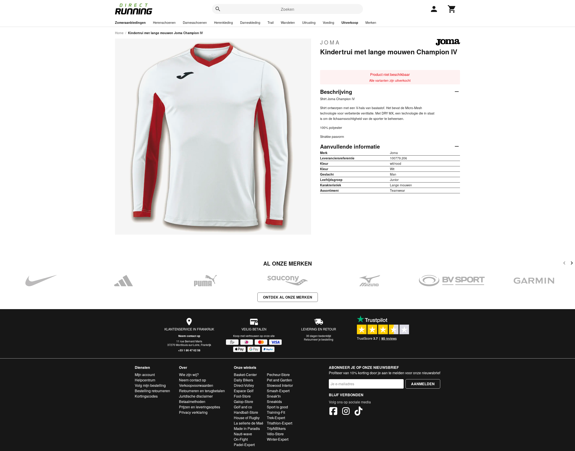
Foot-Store (242, 396)
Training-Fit (276, 412)
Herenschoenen (164, 22)
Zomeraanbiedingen (130, 22)
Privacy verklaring (193, 412)
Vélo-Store (275, 433)
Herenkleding (223, 22)
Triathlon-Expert (279, 423)
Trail (271, 22)
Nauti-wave (243, 433)
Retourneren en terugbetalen (202, 390)
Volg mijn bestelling (150, 385)
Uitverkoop (349, 22)
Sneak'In (274, 396)
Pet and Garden (279, 380)
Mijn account (145, 374)
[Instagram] (345, 412)
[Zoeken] (218, 9)
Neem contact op (189, 336)
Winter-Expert (277, 439)
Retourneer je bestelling (318, 339)
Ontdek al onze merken (287, 297)
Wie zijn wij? (189, 374)
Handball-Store (246, 412)
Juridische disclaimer (196, 396)
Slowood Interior (280, 385)
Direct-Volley (244, 385)
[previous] (564, 264)
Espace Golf (243, 390)
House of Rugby (247, 417)
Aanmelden (423, 383)
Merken (370, 22)
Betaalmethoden (192, 401)
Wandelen (288, 22)
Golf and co (243, 406)
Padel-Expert (244, 444)
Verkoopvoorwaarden (196, 385)
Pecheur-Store (278, 374)
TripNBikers (276, 428)
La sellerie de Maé (248, 423)
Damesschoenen (195, 22)
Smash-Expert (278, 390)
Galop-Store (243, 401)
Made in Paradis (247, 428)
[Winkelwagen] (451, 8)
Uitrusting (309, 22)
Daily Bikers (243, 380)
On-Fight (241, 439)
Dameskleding (250, 22)
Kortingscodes (146, 396)
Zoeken (287, 9)
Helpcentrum (145, 380)
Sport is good (277, 406)
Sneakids (274, 401)
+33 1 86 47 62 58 (189, 350)
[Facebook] (333, 412)
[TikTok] (358, 412)
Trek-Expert (276, 417)
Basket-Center (245, 374)
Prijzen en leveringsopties (199, 406)
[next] (571, 264)
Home (119, 33)
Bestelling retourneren (152, 390)
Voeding (328, 22)
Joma (330, 42)
